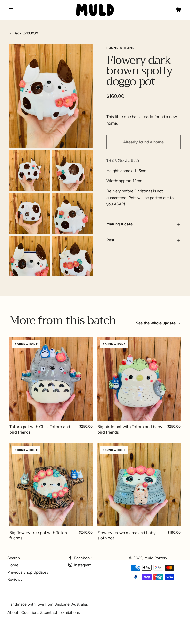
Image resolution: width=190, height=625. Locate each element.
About (12, 612)
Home (12, 565)
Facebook (82, 558)
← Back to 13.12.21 (23, 33)
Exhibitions (70, 612)
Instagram (82, 565)
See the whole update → (158, 323)
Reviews (14, 579)
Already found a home (143, 142)
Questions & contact (39, 612)
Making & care (119, 224)
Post (110, 240)
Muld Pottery (155, 558)
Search (13, 558)
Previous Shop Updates (27, 572)
